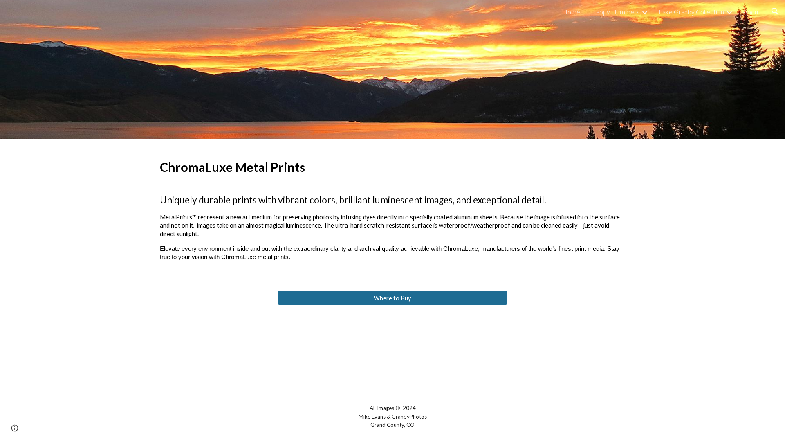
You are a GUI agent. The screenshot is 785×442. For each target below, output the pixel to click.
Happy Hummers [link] (615, 12)
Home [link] (571, 12)
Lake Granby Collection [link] (691, 12)
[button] (775, 11)
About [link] (751, 12)
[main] (392, 210)
